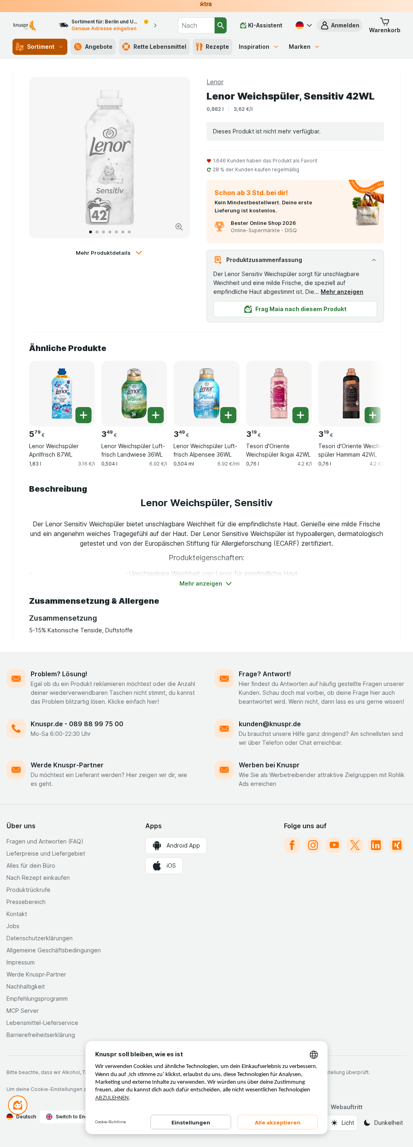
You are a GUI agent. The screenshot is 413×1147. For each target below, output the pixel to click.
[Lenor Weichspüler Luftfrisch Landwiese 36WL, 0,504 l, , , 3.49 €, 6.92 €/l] (134, 393)
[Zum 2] (97, 232)
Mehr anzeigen (342, 291)
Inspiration (254, 46)
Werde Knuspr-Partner (67, 765)
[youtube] (334, 845)
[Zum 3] (103, 232)
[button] (340, 25)
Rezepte (217, 46)
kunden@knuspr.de (270, 724)
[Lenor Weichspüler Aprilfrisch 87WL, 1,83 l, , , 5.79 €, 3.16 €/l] (62, 393)
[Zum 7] (129, 232)
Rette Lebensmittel (159, 46)
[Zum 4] (109, 232)
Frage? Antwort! (265, 674)
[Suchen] (221, 25)
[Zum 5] (116, 232)
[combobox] (196, 25)
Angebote (99, 46)
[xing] (397, 845)
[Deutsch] (302, 25)
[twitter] (355, 845)
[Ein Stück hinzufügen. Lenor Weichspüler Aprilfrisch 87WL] (83, 415)
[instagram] (313, 845)
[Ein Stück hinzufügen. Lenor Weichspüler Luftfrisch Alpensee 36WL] (228, 415)
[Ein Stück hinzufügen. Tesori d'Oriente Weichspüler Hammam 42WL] (373, 415)
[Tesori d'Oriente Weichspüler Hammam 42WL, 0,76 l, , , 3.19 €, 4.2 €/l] (351, 393)
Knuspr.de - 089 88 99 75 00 (77, 724)
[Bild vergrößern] (179, 226)
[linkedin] (376, 845)
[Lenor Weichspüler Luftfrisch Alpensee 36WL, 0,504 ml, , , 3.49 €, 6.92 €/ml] (206, 393)
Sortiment (40, 46)
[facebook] (292, 845)
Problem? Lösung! (59, 674)
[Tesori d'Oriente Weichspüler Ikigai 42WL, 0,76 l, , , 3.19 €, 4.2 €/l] (279, 393)
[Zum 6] (122, 232)
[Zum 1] (90, 232)
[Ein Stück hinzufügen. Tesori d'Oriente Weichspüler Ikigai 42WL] (300, 415)
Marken (300, 46)
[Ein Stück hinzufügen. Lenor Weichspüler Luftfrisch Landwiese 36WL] (156, 415)
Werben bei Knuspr (269, 765)
